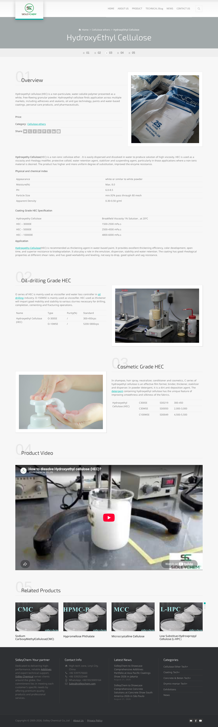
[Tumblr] (49, 131)
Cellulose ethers (36, 124)
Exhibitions (170, 689)
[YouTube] (201, 721)
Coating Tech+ (172, 672)
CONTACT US (183, 8)
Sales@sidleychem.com (82, 683)
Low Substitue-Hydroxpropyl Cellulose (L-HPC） (178, 637)
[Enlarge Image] (165, 109)
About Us (78, 720)
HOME (111, 8)
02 (99, 52)
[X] (30, 131)
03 (110, 52)
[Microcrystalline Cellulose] (133, 616)
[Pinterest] (44, 131)
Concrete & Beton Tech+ (177, 678)
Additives (46, 669)
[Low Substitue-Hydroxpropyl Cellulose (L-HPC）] (181, 616)
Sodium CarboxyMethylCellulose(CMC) (34, 637)
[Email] (25, 131)
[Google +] (39, 131)
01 (87, 52)
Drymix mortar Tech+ (175, 683)
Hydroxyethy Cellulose (28, 247)
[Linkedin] (54, 131)
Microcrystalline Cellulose (128, 636)
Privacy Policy (94, 720)
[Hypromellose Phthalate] (84, 616)
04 (122, 52)
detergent (117, 391)
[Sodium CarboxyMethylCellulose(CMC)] (36, 616)
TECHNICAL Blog (154, 8)
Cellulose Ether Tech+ (176, 666)
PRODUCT (137, 8)
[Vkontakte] (59, 131)
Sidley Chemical (24, 676)
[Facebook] (35, 131)
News (167, 695)
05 (133, 52)
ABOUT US (123, 8)
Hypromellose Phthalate (79, 636)
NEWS (170, 8)
